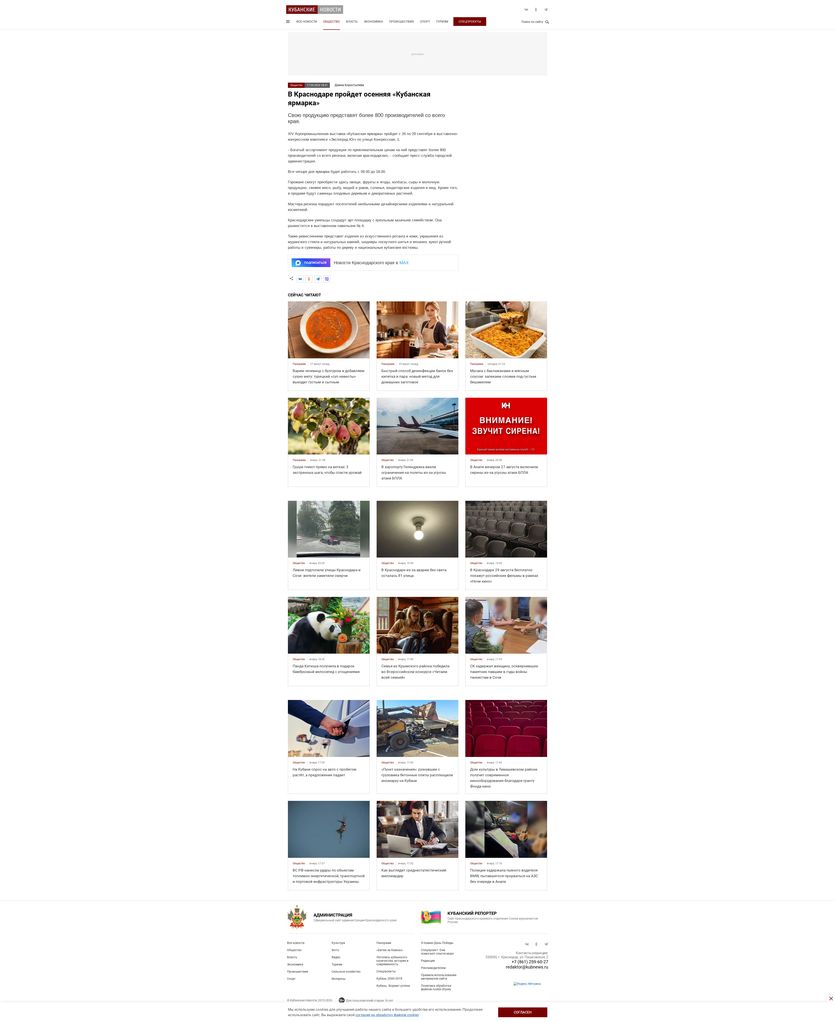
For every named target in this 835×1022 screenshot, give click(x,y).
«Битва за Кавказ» (389, 950)
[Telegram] (317, 279)
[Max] (326, 279)
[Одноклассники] (309, 279)
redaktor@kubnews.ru (527, 967)
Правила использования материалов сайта (438, 976)
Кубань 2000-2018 (389, 978)
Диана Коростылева (349, 85)
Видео (336, 957)
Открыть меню (288, 22)
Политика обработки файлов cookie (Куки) (436, 987)
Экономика (373, 21)
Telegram (546, 9)
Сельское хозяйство (346, 971)
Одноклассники (536, 9)
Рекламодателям (433, 968)
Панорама (383, 943)
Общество (331, 21)
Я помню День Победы (437, 943)
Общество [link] (387, 460)
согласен (522, 1012)
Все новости (306, 21)
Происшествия (401, 21)
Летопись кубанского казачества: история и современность (392, 960)
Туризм (442, 21)
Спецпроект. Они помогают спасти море (437, 951)
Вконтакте (526, 9)
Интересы (339, 978)
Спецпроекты (470, 21)
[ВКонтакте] (300, 279)
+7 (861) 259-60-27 (530, 961)
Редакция (428, 960)
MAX (404, 262)
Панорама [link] (299, 364)
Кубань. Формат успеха (393, 985)
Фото (335, 950)
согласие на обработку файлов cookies (387, 1015)
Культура (338, 943)
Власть (352, 21)
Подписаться (315, 262)
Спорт (425, 21)
